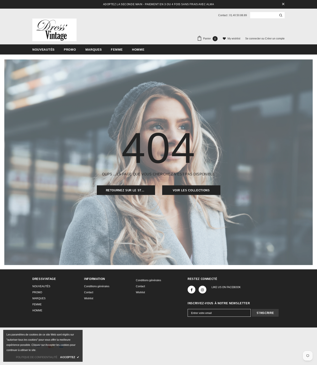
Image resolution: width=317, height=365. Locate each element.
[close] (283, 4)
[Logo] (54, 30)
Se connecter (253, 38)
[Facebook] (191, 289)
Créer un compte (275, 38)
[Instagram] (202, 289)
